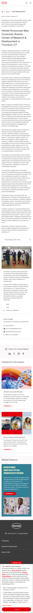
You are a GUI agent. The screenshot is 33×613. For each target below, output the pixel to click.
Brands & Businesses (9, 546)
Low (7, 307)
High (7, 304)
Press (7, 11)
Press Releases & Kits (18, 11)
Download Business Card (13, 332)
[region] (16, 588)
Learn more (9, 493)
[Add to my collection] (30, 239)
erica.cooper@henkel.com (14, 328)
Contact (15, 562)
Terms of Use (16, 570)
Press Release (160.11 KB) (12, 240)
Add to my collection (12, 310)
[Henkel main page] (4, 3)
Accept (16, 609)
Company (5, 541)
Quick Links (6, 552)
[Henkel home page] (2, 12)
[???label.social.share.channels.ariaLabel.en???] (9, 353)
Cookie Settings (6, 605)
